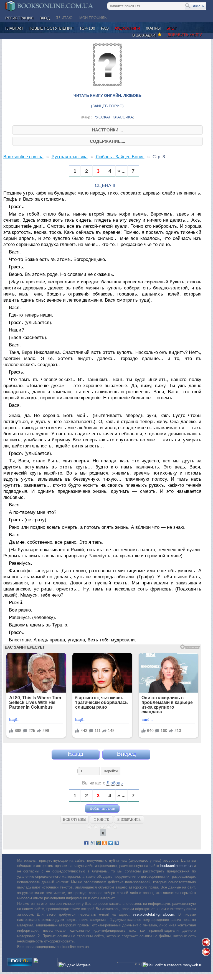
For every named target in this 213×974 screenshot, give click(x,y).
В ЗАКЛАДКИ (145, 35)
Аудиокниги (127, 28)
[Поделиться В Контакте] (117, 843)
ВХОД (44, 18)
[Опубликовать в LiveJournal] (92, 843)
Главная (14, 28)
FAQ (105, 28)
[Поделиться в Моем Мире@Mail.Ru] (98, 843)
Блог (171, 28)
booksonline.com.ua (176, 866)
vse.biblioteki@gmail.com (153, 914)
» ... (121, 171)
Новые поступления (51, 28)
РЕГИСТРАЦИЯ (19, 18)
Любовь (114, 783)
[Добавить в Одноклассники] (104, 843)
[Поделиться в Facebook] (86, 843)
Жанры (153, 28)
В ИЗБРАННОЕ (129, 819)
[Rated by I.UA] (45, 965)
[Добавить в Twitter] (110, 843)
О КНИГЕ (101, 819)
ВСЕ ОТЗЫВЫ (74, 819)
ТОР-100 (87, 28)
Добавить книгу (185, 34)
